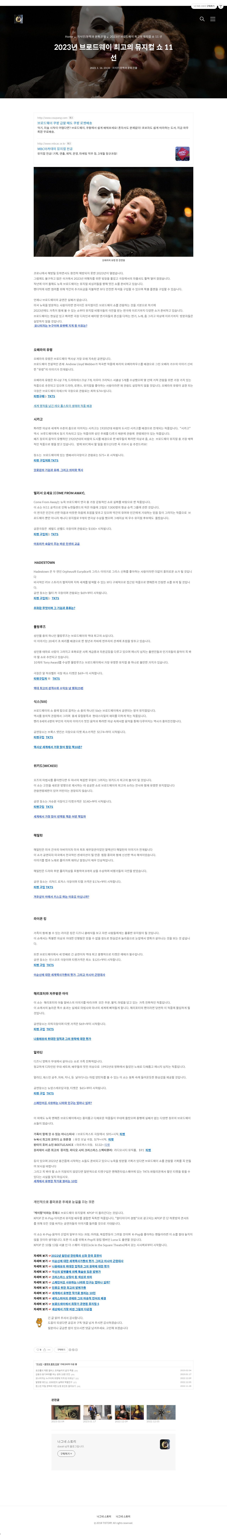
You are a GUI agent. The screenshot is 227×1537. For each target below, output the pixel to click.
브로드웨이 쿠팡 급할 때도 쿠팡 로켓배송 (64, 123)
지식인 (39, 1364)
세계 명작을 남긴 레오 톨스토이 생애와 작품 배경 (63, 405)
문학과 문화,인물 (51, 1364)
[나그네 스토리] (32, 19)
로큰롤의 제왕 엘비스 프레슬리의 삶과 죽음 (54, 1370)
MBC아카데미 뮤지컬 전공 (55, 149)
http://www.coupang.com (52, 117)
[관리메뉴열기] (220, 6)
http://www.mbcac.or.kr (51, 143)
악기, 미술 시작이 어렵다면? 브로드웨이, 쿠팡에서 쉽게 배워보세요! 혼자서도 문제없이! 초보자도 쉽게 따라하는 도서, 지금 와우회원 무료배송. (113, 130)
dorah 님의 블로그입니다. (70, 1446)
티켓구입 (39, 737)
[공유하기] (44, 1349)
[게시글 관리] (49, 1349)
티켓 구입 (39, 887)
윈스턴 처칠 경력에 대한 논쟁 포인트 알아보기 (56, 1386)
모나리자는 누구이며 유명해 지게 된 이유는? (55, 1378)
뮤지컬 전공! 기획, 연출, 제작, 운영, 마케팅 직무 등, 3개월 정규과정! (77, 153)
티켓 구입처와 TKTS (46, 460)
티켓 (122, 1134)
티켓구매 (39, 396)
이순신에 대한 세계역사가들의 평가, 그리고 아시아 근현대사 (87, 1261)
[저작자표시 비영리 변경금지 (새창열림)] (73, 1349)
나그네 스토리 (66, 1441)
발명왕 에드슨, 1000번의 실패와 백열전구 (54, 1382)
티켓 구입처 (41, 534)
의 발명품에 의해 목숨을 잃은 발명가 (78, 1271)
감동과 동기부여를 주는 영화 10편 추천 (53, 1374)
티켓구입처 (40, 678)
